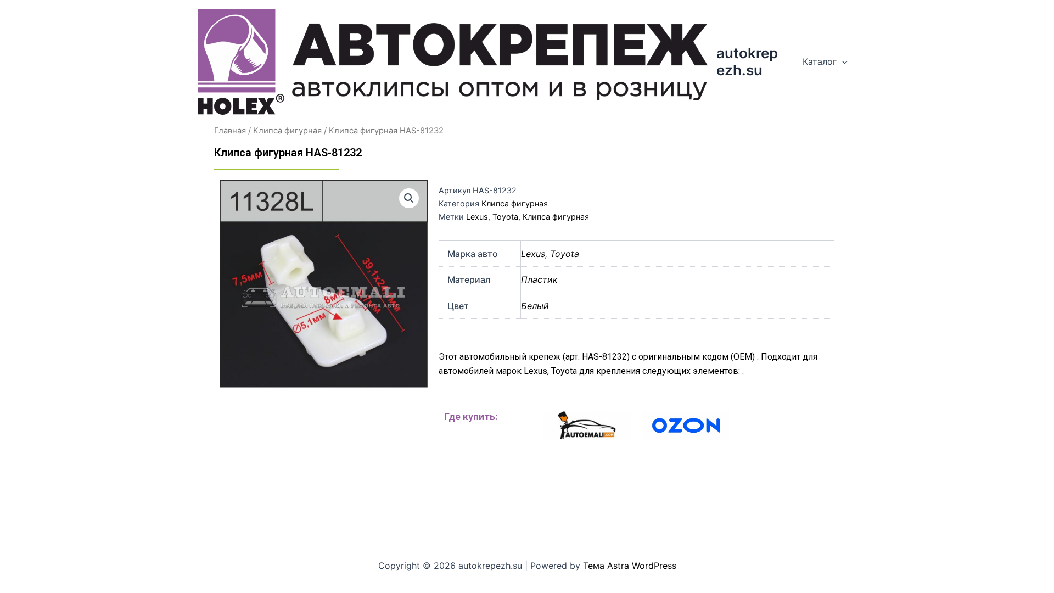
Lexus (477, 216)
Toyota (505, 216)
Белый (535, 305)
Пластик (539, 279)
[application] (842, 61)
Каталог (820, 61)
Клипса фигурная (287, 131)
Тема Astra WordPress (629, 565)
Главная (230, 131)
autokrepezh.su (747, 61)
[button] (409, 198)
